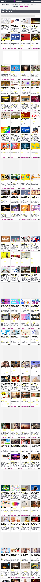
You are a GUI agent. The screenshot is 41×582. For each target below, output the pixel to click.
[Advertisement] (11, 57)
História (12, 110)
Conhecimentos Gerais (5, 32)
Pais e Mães (13, 530)
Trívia (26, 4)
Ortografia (3, 515)
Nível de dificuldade (31, 16)
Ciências (12, 79)
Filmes (22, 126)
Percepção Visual (33, 219)
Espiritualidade (33, 110)
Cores (2, 141)
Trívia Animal (23, 281)
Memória (12, 32)
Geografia (22, 141)
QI (15, 6)
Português (5, 4)
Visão (22, 375)
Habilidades (33, 126)
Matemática (3, 157)
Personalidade (16, 4)
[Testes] (18, 1)
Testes (2, 9)
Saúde (34, 4)
